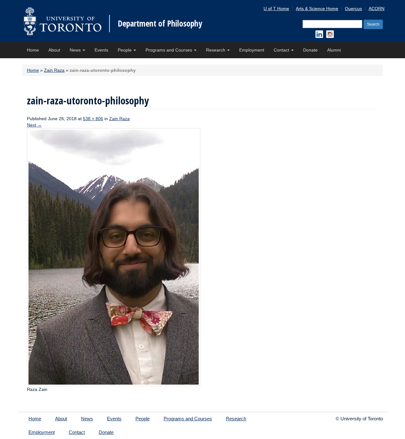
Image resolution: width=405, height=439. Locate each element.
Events (101, 50)
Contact (282, 50)
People (125, 50)
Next (34, 124)
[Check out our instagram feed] (330, 34)
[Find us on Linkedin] (319, 34)
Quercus (353, 8)
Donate (310, 50)
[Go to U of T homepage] (62, 21)
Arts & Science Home (317, 8)
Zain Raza (54, 70)
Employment (251, 50)
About (54, 50)
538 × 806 (93, 118)
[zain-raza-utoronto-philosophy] (113, 256)
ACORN (376, 8)
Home (33, 50)
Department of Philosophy (160, 23)
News (76, 50)
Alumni (334, 50)
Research (216, 50)
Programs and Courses (169, 50)
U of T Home (276, 8)
